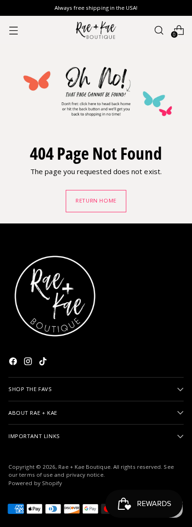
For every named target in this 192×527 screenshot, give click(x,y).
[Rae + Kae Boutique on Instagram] (28, 363)
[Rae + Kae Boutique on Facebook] (14, 363)
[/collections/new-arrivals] (96, 92)
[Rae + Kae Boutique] (96, 30)
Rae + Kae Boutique (84, 466)
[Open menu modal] (13, 30)
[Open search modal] (158, 30)
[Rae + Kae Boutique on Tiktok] (43, 363)
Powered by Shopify (35, 483)
